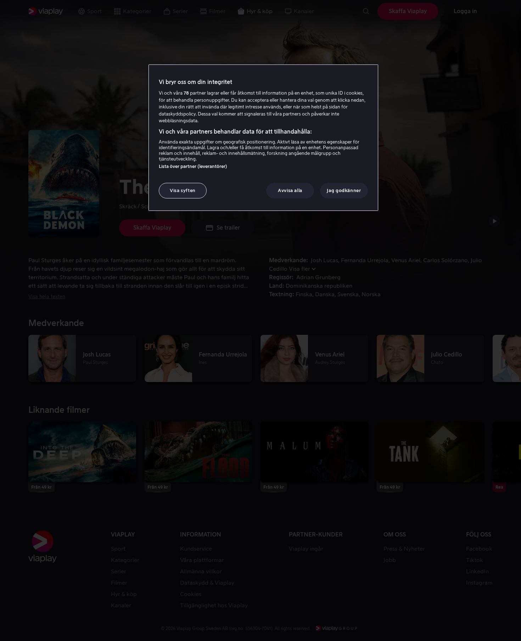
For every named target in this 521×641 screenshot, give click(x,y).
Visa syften (183, 190)
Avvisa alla (290, 190)
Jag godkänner (344, 190)
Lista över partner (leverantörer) (193, 166)
